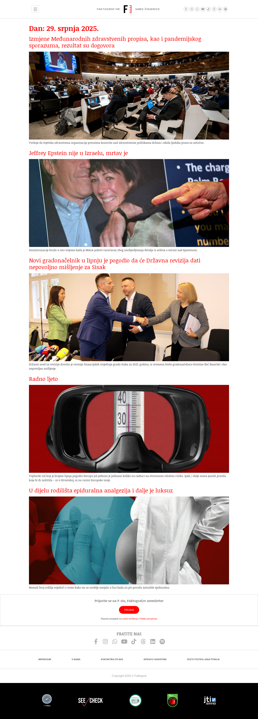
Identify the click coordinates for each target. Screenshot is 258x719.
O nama (76, 659)
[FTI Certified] (209, 701)
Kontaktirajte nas (112, 659)
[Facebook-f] (186, 9)
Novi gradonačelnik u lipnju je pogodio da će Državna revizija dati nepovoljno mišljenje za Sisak (114, 263)
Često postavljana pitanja (203, 659)
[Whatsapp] (197, 9)
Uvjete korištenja (130, 619)
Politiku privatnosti (148, 619)
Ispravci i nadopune (155, 659)
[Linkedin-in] (220, 9)
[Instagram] (191, 9)
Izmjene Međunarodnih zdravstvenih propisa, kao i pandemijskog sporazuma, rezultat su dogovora (115, 42)
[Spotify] (225, 9)
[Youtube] (203, 9)
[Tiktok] (208, 9)
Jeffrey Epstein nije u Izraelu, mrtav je (78, 153)
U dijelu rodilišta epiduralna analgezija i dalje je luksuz (101, 490)
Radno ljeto (43, 378)
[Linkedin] (153, 641)
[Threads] (214, 9)
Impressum (44, 659)
